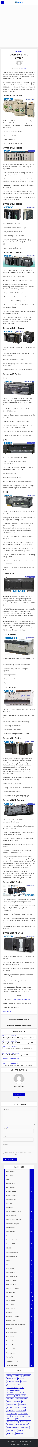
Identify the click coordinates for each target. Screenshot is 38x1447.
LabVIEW (17, 1401)
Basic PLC (22, 1379)
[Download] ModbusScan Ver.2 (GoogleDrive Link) (17, 1049)
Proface (10, 1416)
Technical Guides (13, 1427)
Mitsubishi (23, 1404)
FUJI (22, 1387)
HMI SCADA (11, 1393)
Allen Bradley (18, 1376)
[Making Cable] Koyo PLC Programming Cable (18, 1038)
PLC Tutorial (23, 1413)
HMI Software (23, 1393)
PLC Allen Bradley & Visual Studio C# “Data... (17, 1065)
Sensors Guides (13, 1422)
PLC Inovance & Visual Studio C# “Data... (16, 1060)
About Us (12, 1444)
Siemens (10, 1425)
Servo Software (25, 1422)
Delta (9, 1384)
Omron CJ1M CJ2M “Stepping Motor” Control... (17, 1055)
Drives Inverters (13, 1387)
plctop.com (28, 1441)
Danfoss (24, 1381)
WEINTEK (11, 1433)
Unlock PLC (25, 1427)
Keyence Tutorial (21, 1399)
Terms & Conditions (22, 1444)
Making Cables (12, 1404)
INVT (18, 1396)
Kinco (9, 1401)
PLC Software (13, 1046)
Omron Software (6, 1053)
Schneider (20, 1419)
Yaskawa (20, 1433)
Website (5, 1144)
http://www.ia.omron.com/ (21, 999)
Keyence (10, 1399)
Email (5, 1136)
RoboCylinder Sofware (23, 1416)
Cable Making (5, 1036)
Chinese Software (13, 1381)
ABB (9, 1376)
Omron (10, 1407)
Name (5, 1128)
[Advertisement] (19, 27)
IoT (24, 1396)
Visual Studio (12, 1430)
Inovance (11, 1396)
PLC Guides (19, 51)
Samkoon (11, 1419)
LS (24, 1401)
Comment (6, 1109)
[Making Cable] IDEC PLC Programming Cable (17, 1043)
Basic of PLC (12, 1379)
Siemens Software (22, 1425)
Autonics (27, 1376)
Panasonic (11, 1410)
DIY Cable (17, 1384)
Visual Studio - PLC (14, 1058)
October (23, 68)
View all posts (19, 1094)
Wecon (21, 1430)
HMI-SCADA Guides (14, 1390)
